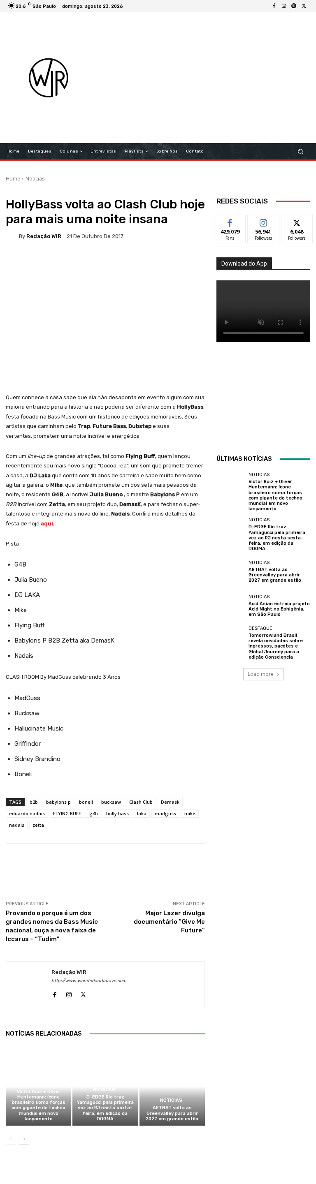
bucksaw (111, 802)
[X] (304, 6)
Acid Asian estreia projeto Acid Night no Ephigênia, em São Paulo (279, 609)
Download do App (244, 263)
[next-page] (24, 1139)
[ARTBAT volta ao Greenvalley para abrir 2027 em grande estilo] (172, 1086)
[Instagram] (284, 6)
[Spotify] (294, 6)
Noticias (35, 178)
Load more (261, 674)
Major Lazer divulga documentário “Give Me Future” (169, 921)
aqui (47, 523)
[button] (301, 151)
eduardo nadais (27, 813)
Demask (170, 802)
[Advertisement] (208, 77)
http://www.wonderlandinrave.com (88, 980)
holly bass (117, 813)
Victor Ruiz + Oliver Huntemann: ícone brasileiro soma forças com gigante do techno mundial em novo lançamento (38, 1105)
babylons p (58, 802)
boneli (86, 802)
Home (13, 178)
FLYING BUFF (67, 813)
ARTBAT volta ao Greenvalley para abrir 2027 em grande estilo (172, 1113)
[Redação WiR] (12, 236)
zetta (38, 825)
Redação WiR (43, 236)
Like (230, 221)
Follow (263, 221)
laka (141, 813)
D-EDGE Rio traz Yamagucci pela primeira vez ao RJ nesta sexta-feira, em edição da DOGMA (105, 1108)
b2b (34, 802)
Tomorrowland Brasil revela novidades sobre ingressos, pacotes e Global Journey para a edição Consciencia (276, 646)
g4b (93, 813)
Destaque (260, 628)
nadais (16, 825)
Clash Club (141, 802)
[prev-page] (11, 1139)
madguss (165, 813)
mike (189, 813)
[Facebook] (274, 6)
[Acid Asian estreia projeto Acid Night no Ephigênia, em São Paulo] (230, 606)
